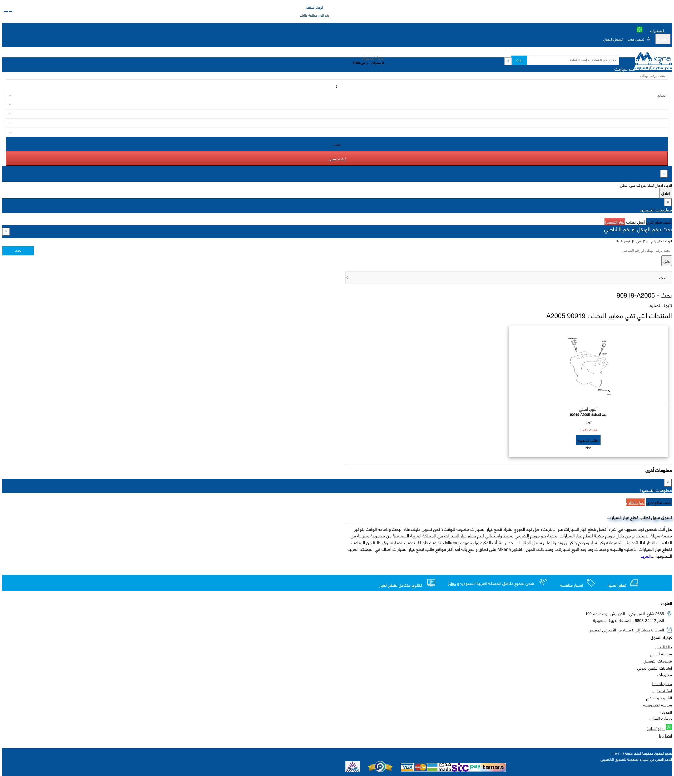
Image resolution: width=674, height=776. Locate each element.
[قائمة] (10, 11)
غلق (666, 260)
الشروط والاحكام (659, 697)
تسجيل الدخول (613, 39)
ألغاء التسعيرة (614, 221)
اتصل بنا (665, 735)
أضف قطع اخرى (659, 221)
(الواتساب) (656, 728)
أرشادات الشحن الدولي (654, 667)
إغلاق (665, 193)
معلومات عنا (662, 683)
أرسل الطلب (635, 221)
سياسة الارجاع (661, 653)
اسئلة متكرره (662, 690)
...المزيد (648, 555)
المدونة (666, 711)
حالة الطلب (663, 646)
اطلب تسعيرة (588, 440)
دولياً (452, 583)
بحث (519, 60)
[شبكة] (6, 11)
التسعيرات (657, 30)
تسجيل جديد (636, 39)
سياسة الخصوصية (657, 704)
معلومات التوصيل (658, 660)
